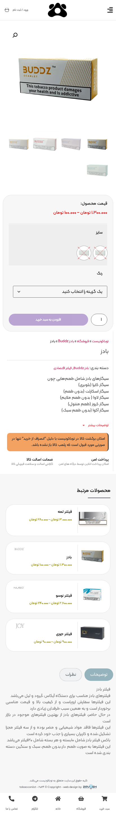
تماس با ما (12, 809)
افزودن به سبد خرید (48, 319)
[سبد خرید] (7, 10)
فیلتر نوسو (64, 596)
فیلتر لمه (65, 512)
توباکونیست (100, 341)
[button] (15, 35)
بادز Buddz (66, 341)
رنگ (99, 274)
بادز (69, 557)
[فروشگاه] (81, 798)
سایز (99, 233)
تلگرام (35, 809)
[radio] (100, 253)
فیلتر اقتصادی (62, 368)
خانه (58, 809)
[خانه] (58, 798)
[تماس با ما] (11, 798)
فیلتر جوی (64, 634)
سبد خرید (104, 809)
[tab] (98, 674)
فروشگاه (83, 341)
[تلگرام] (35, 798)
